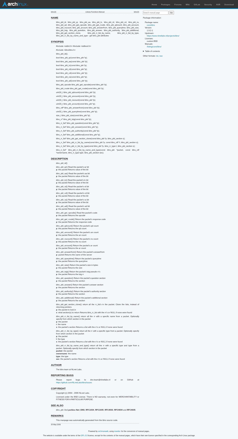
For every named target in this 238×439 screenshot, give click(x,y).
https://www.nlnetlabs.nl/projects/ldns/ (163, 36)
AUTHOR (56, 365)
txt (157, 56)
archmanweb (103, 431)
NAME (54, 17)
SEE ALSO (57, 405)
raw (161, 56)
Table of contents (152, 51)
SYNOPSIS (57, 41)
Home (154, 4)
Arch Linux (15, 4)
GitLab (197, 4)
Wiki (188, 4)
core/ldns (151, 25)
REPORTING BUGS (62, 375)
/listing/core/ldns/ (154, 47)
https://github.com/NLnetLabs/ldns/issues (74, 382)
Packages (165, 4)
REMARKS (57, 415)
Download (229, 4)
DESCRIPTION (59, 158)
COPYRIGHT (58, 388)
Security (208, 4)
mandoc (117, 431)
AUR (218, 4)
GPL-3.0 (84, 435)
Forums (178, 4)
